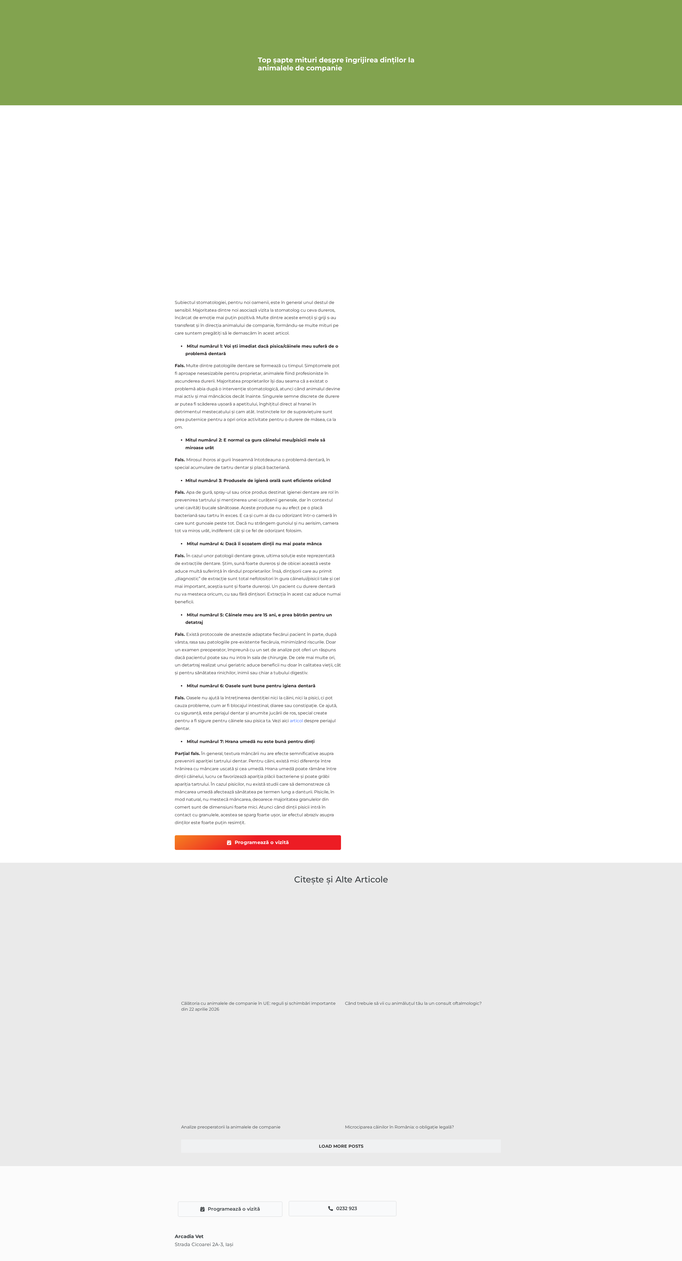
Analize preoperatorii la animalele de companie (231, 1127)
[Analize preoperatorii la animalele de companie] (259, 1068)
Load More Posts (341, 1146)
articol (296, 720)
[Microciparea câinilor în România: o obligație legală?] (423, 1068)
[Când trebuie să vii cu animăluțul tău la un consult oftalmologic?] (423, 945)
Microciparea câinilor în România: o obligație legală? (399, 1127)
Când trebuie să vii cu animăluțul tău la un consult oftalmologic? (413, 1003)
